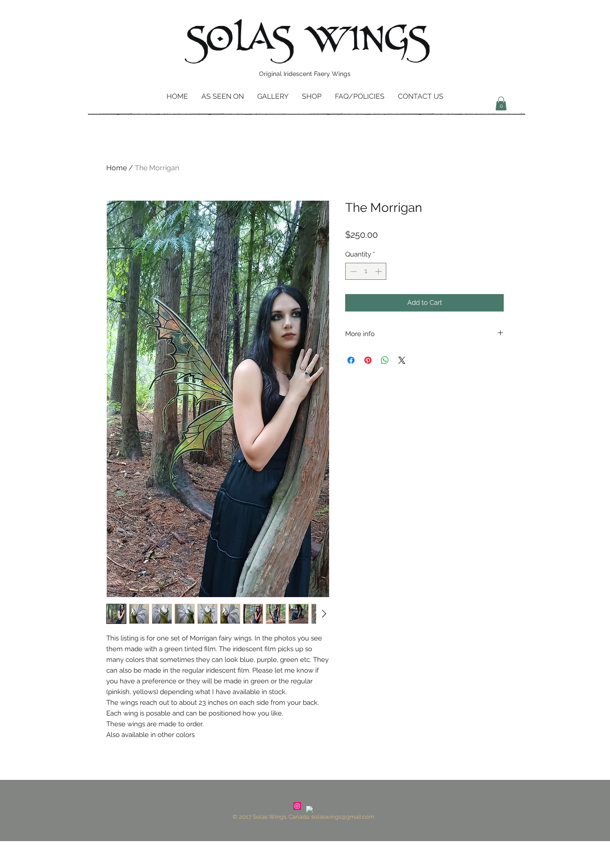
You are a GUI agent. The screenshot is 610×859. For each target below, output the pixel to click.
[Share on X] (402, 360)
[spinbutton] (366, 271)
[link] (501, 103)
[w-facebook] (309, 809)
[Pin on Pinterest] (368, 360)
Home (116, 168)
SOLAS (239, 40)
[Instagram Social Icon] (297, 806)
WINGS (367, 39)
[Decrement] (353, 271)
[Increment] (379, 271)
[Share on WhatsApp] (385, 360)
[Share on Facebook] (351, 360)
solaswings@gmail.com (342, 816)
